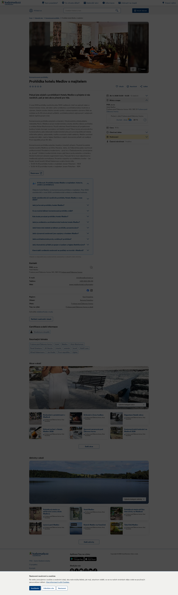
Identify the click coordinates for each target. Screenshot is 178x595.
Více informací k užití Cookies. (58, 582)
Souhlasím (35, 588)
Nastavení (62, 588)
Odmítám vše (48, 588)
